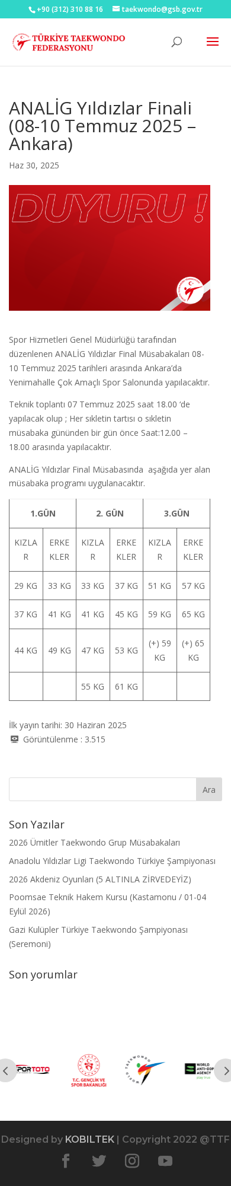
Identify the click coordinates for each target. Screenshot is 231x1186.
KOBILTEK (89, 1139)
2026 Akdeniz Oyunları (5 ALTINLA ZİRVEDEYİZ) (100, 879)
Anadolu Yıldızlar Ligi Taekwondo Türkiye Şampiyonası (112, 860)
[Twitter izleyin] (99, 1161)
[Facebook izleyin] (66, 1161)
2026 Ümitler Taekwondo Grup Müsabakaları (94, 842)
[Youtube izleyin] (165, 1161)
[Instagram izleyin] (132, 1161)
